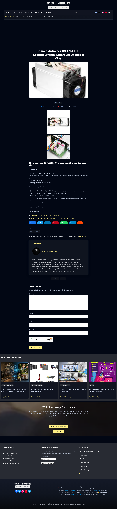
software (74, 490)
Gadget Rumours (55, 504)
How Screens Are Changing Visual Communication (42, 390)
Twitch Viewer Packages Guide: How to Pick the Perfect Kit (102, 390)
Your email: (44, 457)
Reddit (80, 222)
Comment (32, 294)
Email (31, 321)
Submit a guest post (76, 494)
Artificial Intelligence (7, 385)
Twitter (40, 222)
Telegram (72, 222)
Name (31, 313)
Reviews (7, 461)
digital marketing (96, 490)
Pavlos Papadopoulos (48, 106)
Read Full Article (7, 397)
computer (66, 490)
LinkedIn (47, 222)
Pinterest (55, 222)
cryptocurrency (35, 231)
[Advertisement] (58, 33)
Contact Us (58, 431)
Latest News (8, 458)
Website (31, 329)
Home (6, 16)
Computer (11, 16)
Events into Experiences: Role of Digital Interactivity (73, 390)
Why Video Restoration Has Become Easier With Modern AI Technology (13, 390)
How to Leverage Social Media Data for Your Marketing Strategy (52, 218)
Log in (109, 12)
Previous (55, 279)
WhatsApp (64, 222)
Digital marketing (65, 385)
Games (92, 385)
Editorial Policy (82, 236)
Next (63, 279)
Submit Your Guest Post (58, 426)
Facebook (32, 222)
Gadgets (7, 456)
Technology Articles (37, 385)
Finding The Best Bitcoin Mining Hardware (45, 215)
